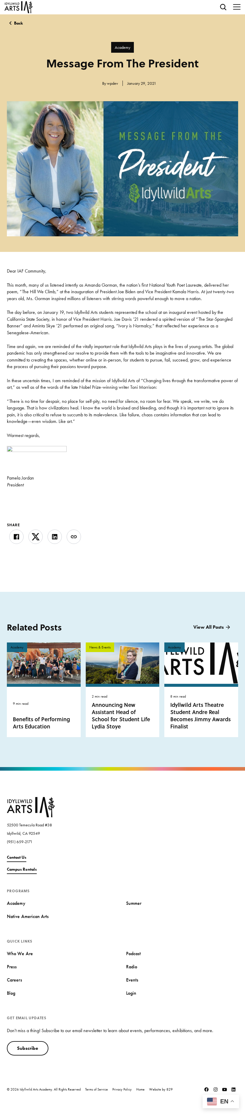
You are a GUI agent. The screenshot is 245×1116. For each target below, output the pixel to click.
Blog (11, 993)
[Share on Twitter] (35, 537)
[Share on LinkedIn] (55, 537)
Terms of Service (96, 1089)
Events (132, 980)
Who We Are (20, 953)
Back (18, 23)
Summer (133, 903)
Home (140, 1089)
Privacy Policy (122, 1089)
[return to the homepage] (31, 806)
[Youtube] (224, 1089)
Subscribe (27, 1048)
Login (131, 993)
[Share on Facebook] (16, 537)
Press (12, 967)
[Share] (74, 537)
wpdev (112, 83)
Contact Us (16, 857)
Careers (14, 980)
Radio (131, 967)
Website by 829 (161, 1089)
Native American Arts (27, 916)
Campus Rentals (22, 869)
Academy (122, 47)
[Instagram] (215, 1089)
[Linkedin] (233, 1089)
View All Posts (208, 627)
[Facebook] (206, 1089)
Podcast (133, 953)
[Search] (223, 7)
